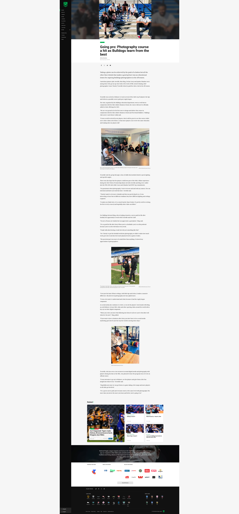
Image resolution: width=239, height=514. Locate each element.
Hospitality (63, 37)
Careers (98, 511)
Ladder (63, 18)
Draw (62, 16)
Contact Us (105, 511)
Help (101, 511)
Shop (62, 39)
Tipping (63, 27)
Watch (63, 12)
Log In (64, 511)
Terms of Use (88, 511)
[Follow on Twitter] (101, 489)
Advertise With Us (111, 511)
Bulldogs (102, 42)
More (62, 29)
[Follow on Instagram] (104, 489)
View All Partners (125, 482)
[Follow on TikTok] (95, 489)
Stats (62, 23)
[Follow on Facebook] (98, 489)
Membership (64, 32)
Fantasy (63, 25)
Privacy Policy (93, 511)
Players (63, 21)
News (62, 10)
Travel (63, 14)
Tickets (63, 35)
